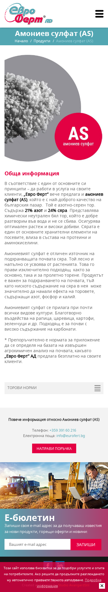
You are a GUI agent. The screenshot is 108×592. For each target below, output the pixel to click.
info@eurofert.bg (70, 435)
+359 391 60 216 (63, 430)
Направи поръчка (54, 448)
